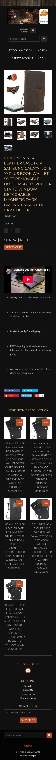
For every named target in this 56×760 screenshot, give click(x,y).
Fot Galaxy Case (20, 50)
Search (28, 686)
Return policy (28, 693)
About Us (28, 689)
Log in (42, 58)
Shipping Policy (28, 697)
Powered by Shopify (28, 755)
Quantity (8, 223)
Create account (22, 58)
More (41, 50)
